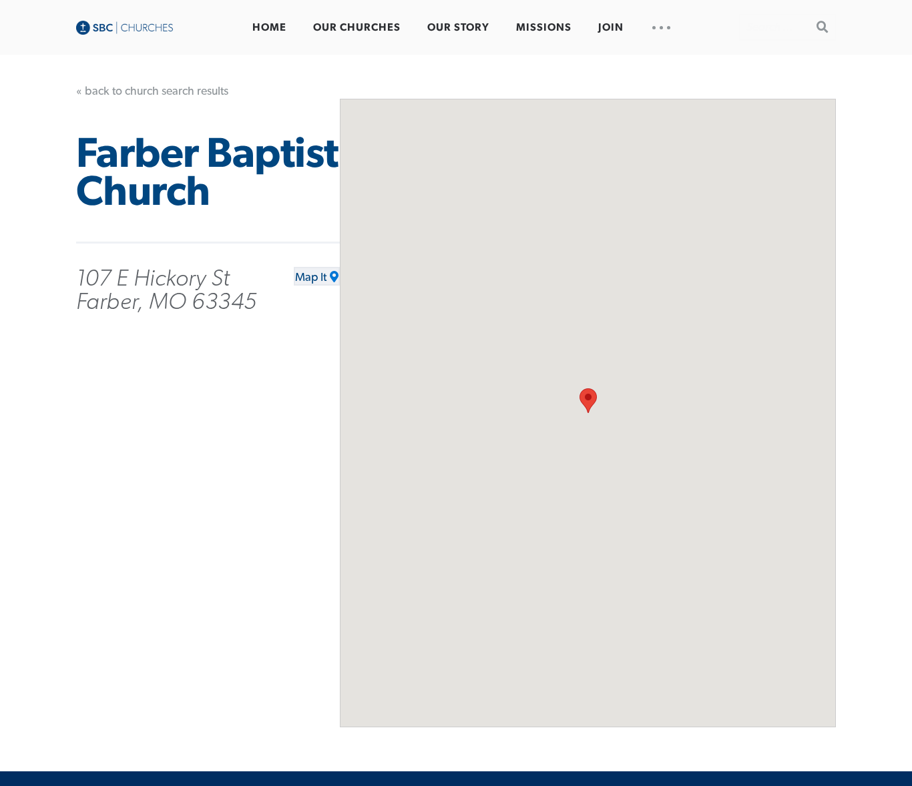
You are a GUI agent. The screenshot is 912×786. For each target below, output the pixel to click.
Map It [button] (310, 278)
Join (611, 27)
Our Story (458, 27)
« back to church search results (152, 91)
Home (269, 27)
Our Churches (357, 27)
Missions (544, 27)
